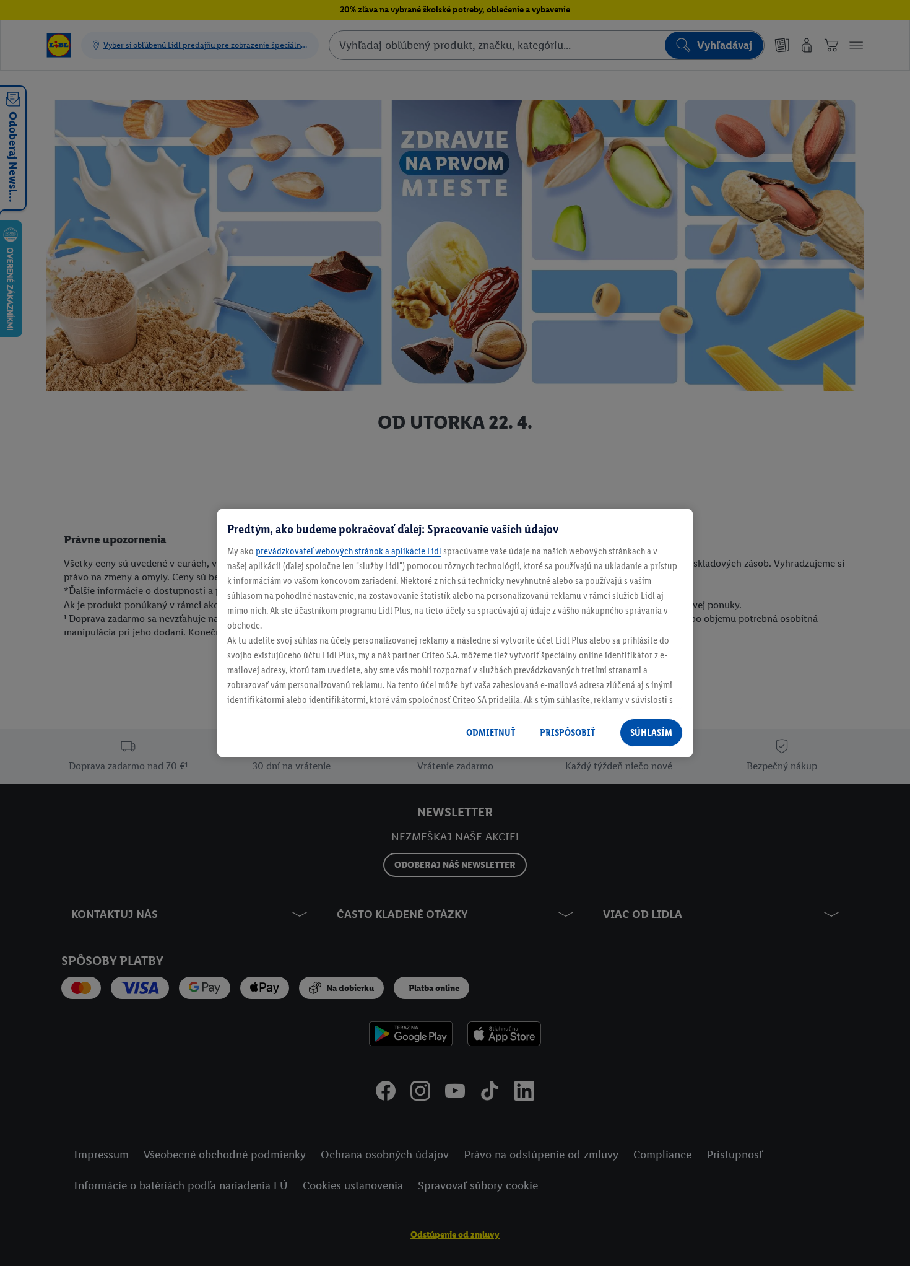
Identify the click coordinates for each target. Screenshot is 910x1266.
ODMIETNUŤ (490, 732)
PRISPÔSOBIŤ (567, 732)
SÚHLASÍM (651, 732)
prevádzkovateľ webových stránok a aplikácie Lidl (348, 551)
